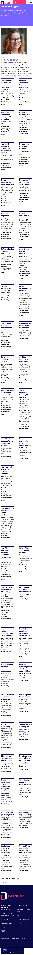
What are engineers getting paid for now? (5, 216)
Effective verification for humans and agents (23, 83)
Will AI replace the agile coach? (25, 695)
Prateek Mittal (5, 100)
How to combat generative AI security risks (25, 758)
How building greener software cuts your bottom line (7, 326)
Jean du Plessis (6, 264)
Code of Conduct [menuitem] (23, 919)
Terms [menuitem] (23, 938)
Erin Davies (22, 98)
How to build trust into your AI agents (24, 114)
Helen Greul (4, 573)
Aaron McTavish (24, 231)
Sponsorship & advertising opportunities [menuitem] (6, 907)
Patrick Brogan (5, 342)
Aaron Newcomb (6, 128)
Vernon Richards (6, 407)
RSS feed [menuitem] (4, 931)
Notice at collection (8, 953)
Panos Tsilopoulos (6, 569)
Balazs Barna (5, 197)
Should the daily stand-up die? (25, 725)
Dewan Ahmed (5, 490)
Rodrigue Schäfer (24, 197)
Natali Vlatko (23, 127)
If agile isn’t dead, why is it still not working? (6, 849)
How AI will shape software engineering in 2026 (7, 441)
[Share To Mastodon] (14, 60)
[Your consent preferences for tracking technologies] (3, 952)
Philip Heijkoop (5, 234)
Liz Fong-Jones (5, 380)
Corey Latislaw (24, 234)
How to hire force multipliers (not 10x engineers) (7, 631)
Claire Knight (5, 374)
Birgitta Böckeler (6, 132)
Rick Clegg (4, 494)
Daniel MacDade (6, 531)
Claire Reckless (24, 161)
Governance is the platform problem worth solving (6, 83)
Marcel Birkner (5, 571)
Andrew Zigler (23, 159)
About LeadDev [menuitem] (22, 905)
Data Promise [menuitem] (15, 938)
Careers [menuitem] (20, 915)
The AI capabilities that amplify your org (24, 393)
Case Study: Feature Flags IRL (24, 251)
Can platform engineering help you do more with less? (25, 849)
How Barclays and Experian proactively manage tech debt (6, 591)
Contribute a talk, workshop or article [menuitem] (7, 914)
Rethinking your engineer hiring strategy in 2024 (25, 814)
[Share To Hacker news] (11, 60)
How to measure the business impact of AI (7, 392)
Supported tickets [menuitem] (7, 923)
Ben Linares (23, 378)
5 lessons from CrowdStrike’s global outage (6, 758)
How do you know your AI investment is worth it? (24, 216)
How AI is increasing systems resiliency (5, 551)
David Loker (23, 96)
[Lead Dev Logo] (5, 3)
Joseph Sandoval (24, 129)
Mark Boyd (4, 98)
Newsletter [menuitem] (4, 927)
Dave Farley (4, 266)
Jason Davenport (24, 193)
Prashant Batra (24, 426)
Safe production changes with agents (7, 251)
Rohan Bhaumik (6, 201)
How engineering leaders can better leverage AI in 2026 (25, 443)
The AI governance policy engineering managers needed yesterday (5, 786)
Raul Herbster (5, 411)
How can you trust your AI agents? (24, 146)
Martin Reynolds (24, 233)
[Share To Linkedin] (5, 60)
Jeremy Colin (5, 236)
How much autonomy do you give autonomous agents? (6, 148)
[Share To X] (2, 60)
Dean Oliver (23, 376)
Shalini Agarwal (6, 232)
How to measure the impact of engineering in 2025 (7, 697)
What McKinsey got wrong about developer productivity (7, 815)
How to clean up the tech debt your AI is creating (6, 115)
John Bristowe (5, 163)
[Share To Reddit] (8, 60)
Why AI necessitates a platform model (25, 288)
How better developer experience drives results (24, 631)
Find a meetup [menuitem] (6, 919)
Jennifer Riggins (6, 102)
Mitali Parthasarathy (7, 96)
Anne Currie (4, 340)
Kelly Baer (22, 270)
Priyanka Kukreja (24, 157)
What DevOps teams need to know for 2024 (25, 781)
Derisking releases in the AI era (5, 359)
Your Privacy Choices (14, 950)
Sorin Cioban (5, 533)
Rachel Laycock (24, 307)
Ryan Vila (4, 376)
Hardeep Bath (23, 567)
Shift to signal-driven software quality (7, 182)
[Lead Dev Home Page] (12, 896)
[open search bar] (28, 2)
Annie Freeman (5, 492)
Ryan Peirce (23, 195)
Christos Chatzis (24, 650)
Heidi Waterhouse (6, 270)
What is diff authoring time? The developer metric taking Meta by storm (25, 668)
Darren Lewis (5, 612)
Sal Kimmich (23, 565)
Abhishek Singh (24, 374)
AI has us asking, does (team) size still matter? (6, 289)
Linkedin (4, 882)
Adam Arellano (5, 610)
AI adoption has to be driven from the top (25, 325)
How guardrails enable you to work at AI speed (7, 470)
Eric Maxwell (23, 424)
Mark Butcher (5, 344)
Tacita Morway (5, 199)
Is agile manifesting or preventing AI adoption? (6, 727)
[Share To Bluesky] (17, 60)
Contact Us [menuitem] (21, 923)
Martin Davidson (24, 100)
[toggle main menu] (31, 2)
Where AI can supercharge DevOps (24, 550)
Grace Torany (5, 126)
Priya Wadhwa (23, 131)
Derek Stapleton (24, 271)
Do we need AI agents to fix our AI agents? (25, 182)
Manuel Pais (5, 169)
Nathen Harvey (24, 312)
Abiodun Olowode (24, 652)
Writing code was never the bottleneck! (25, 589)
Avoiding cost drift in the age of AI (24, 359)
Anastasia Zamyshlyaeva (5, 405)
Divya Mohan (5, 165)
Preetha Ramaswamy (5, 615)
